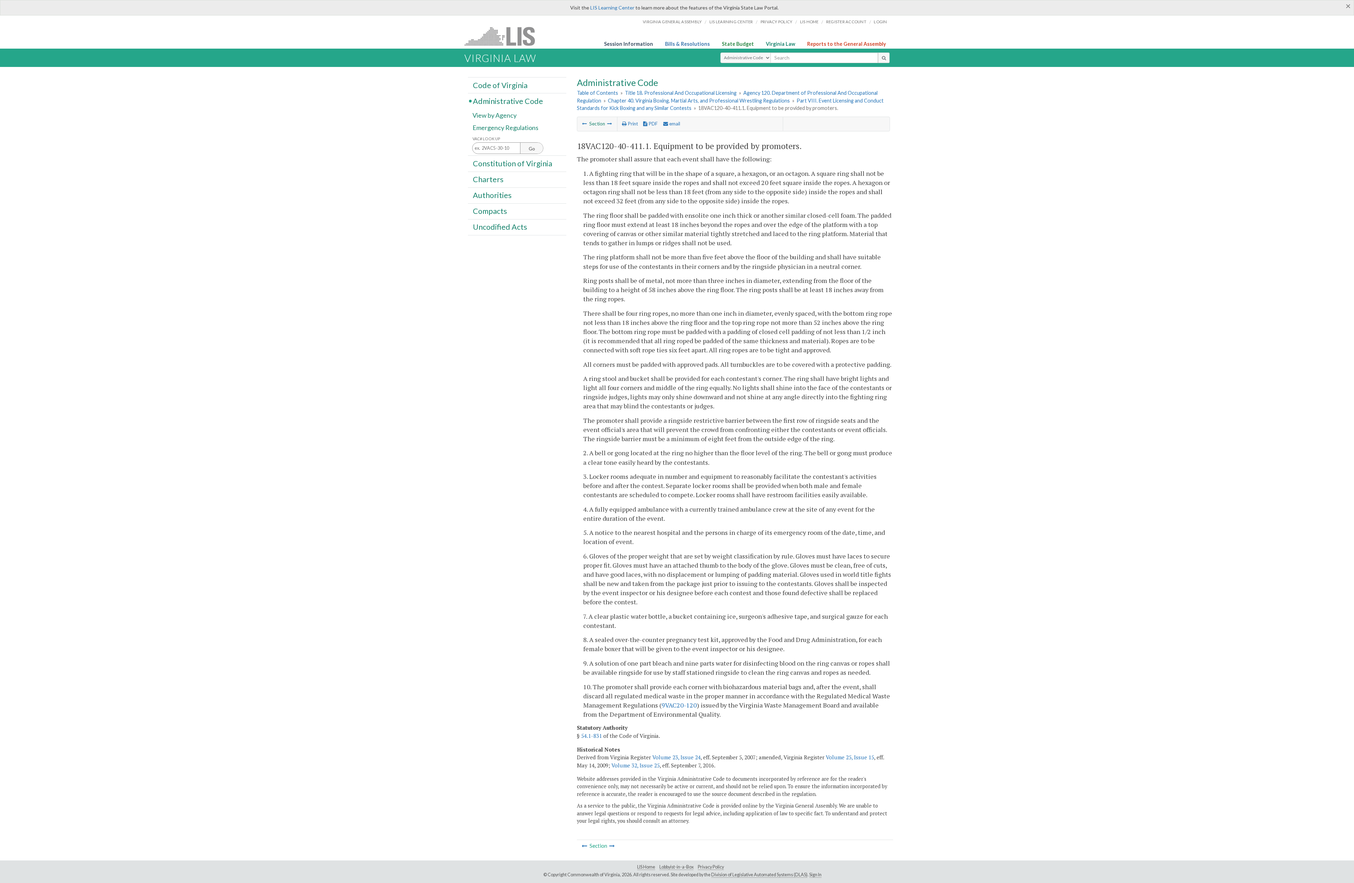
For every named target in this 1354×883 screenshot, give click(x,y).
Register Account (846, 21)
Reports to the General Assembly (846, 44)
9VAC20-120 (679, 705)
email (674, 123)
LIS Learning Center (612, 8)
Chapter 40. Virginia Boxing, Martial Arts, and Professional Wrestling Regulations (699, 101)
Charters (488, 179)
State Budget (738, 44)
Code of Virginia (500, 84)
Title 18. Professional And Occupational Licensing (681, 93)
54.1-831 (591, 735)
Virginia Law (780, 44)
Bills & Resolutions (687, 44)
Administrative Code (508, 100)
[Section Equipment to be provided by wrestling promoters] (609, 123)
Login (880, 21)
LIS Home (646, 867)
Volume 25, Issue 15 (850, 757)
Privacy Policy (777, 21)
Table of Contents (597, 93)
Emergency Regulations (505, 127)
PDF (652, 123)
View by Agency (494, 115)
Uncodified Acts (500, 226)
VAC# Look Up (486, 138)
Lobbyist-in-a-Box (676, 867)
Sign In (815, 874)
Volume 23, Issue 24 (676, 757)
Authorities (492, 195)
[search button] (884, 58)
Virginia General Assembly (672, 21)
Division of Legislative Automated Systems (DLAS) (759, 874)
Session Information (628, 44)
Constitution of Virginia (512, 163)
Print (632, 123)
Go (532, 149)
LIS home (809, 21)
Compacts (490, 211)
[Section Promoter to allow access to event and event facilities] (584, 123)
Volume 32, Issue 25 (635, 765)
